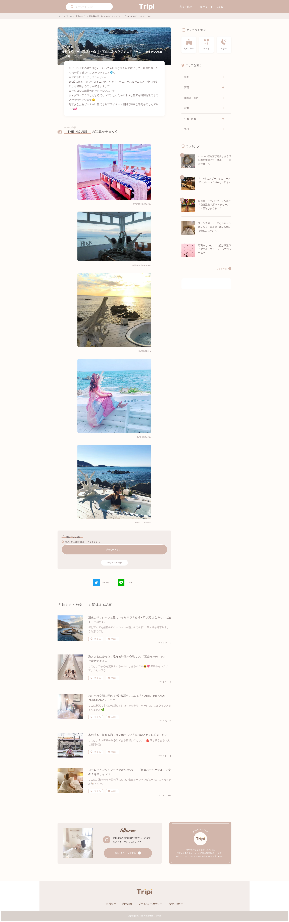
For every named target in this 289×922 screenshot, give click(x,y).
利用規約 (127, 903)
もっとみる (221, 269)
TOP (61, 16)
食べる (204, 6)
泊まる (219, 6)
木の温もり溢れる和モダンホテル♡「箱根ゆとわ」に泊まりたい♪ (128, 734)
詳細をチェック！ (114, 549)
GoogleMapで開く (114, 563)
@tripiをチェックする (125, 853)
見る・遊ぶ (185, 6)
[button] (72, 7)
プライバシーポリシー (150, 903)
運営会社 (111, 903)
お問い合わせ (176, 903)
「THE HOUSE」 (77, 131)
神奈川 (113, 639)
